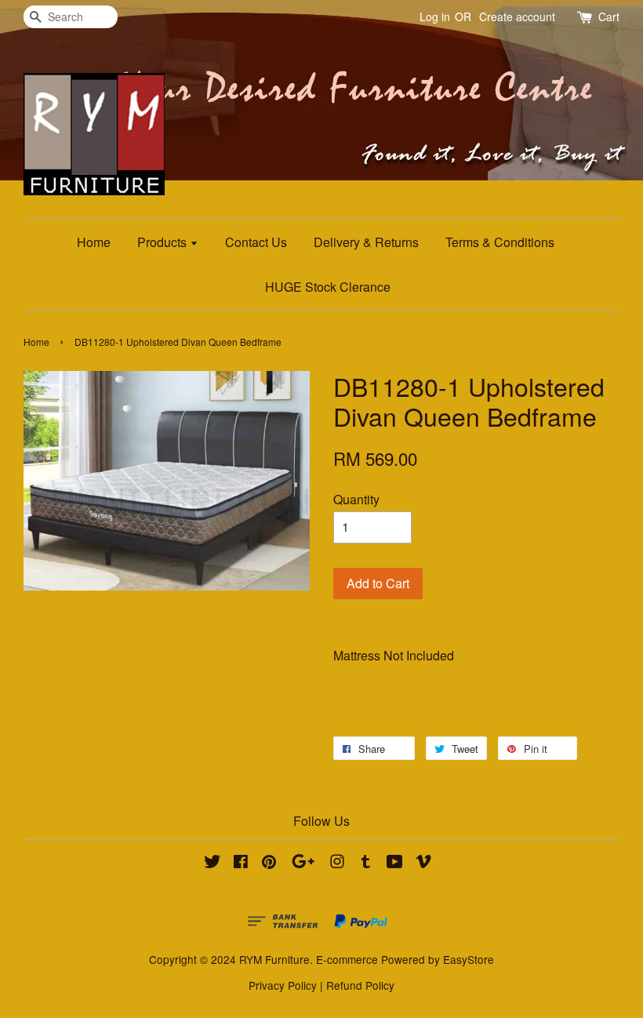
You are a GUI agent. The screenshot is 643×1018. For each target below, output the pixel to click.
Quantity (356, 499)
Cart (608, 16)
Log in (435, 16)
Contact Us (256, 242)
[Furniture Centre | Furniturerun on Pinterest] (269, 863)
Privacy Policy (283, 985)
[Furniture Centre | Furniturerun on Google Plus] (303, 863)
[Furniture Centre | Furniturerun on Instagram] (337, 863)
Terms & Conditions (499, 242)
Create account (517, 16)
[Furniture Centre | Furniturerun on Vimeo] (423, 863)
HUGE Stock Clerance (328, 287)
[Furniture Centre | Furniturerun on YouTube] (395, 863)
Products (163, 242)
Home (94, 242)
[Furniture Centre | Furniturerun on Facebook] (240, 863)
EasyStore (468, 959)
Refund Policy (360, 985)
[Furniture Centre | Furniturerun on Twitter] (212, 863)
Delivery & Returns (366, 242)
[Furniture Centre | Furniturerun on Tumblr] (366, 863)
